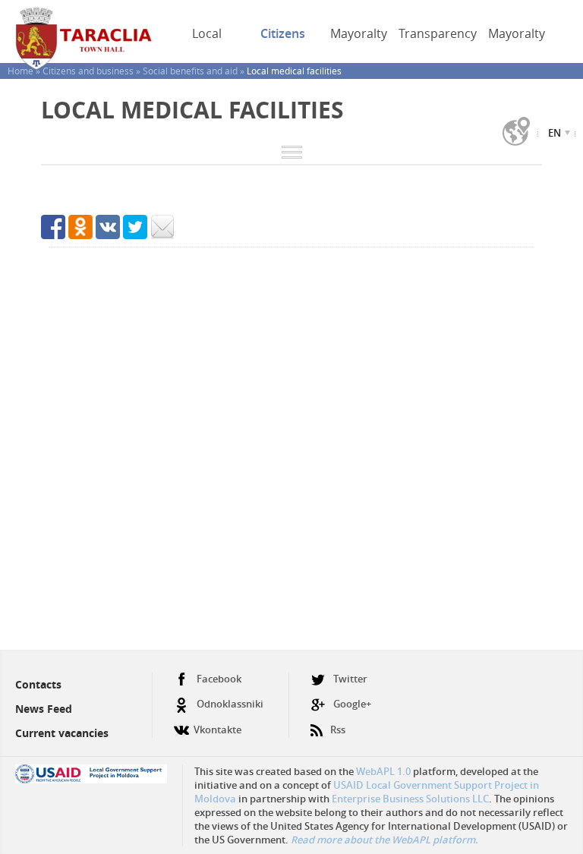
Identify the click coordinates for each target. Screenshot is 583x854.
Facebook (219, 678)
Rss (337, 729)
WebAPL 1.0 (383, 771)
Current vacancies (62, 733)
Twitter (350, 678)
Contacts (38, 684)
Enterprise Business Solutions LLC (410, 798)
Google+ (352, 704)
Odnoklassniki (230, 704)
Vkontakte (217, 729)
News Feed (43, 708)
